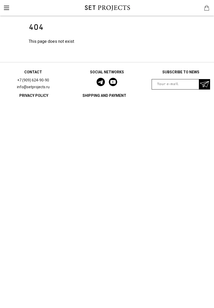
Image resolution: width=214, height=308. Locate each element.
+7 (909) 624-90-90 (33, 80)
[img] (6, 8)
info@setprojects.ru (33, 87)
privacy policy (33, 95)
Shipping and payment (104, 95)
